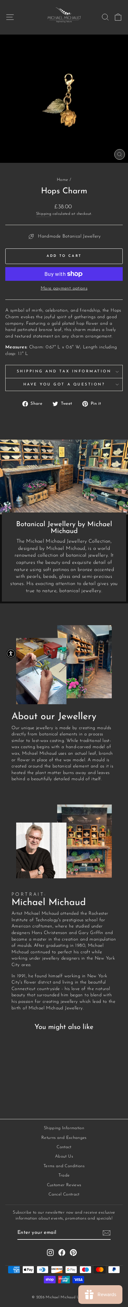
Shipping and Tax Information (64, 371)
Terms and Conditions (64, 1166)
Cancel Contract (64, 1194)
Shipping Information (64, 1128)
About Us (64, 1156)
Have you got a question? (64, 384)
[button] (11, 653)
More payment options (64, 288)
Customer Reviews (64, 1185)
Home (62, 180)
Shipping (43, 214)
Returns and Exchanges (64, 1138)
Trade (64, 1175)
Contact (64, 1147)
